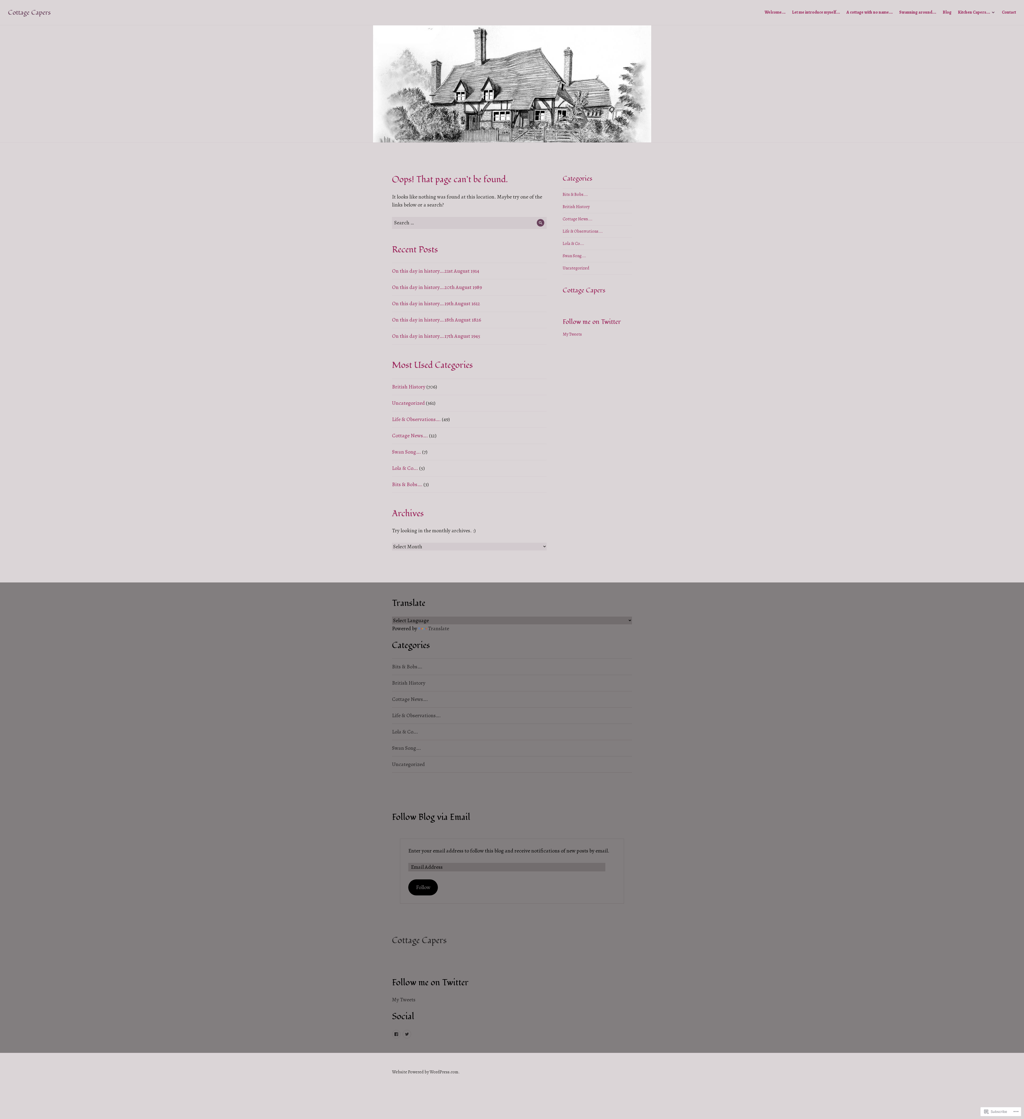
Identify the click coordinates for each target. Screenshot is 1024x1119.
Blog (947, 12)
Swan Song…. (406, 451)
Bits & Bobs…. (407, 484)
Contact (1009, 12)
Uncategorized (408, 403)
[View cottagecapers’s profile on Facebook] (396, 1034)
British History (408, 386)
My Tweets (572, 334)
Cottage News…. (410, 435)
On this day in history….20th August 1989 (437, 287)
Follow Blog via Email (431, 817)
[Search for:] (469, 222)
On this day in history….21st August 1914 (435, 271)
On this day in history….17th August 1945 (436, 336)
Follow (423, 887)
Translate (438, 628)
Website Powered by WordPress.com (425, 1072)
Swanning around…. (917, 12)
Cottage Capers (29, 12)
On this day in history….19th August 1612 (436, 303)
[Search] (541, 223)
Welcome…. (775, 12)
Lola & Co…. (405, 468)
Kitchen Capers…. (974, 12)
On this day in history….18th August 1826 (436, 319)
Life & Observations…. (416, 419)
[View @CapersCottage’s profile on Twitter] (407, 1034)
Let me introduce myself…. (816, 12)
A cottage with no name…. (869, 12)
